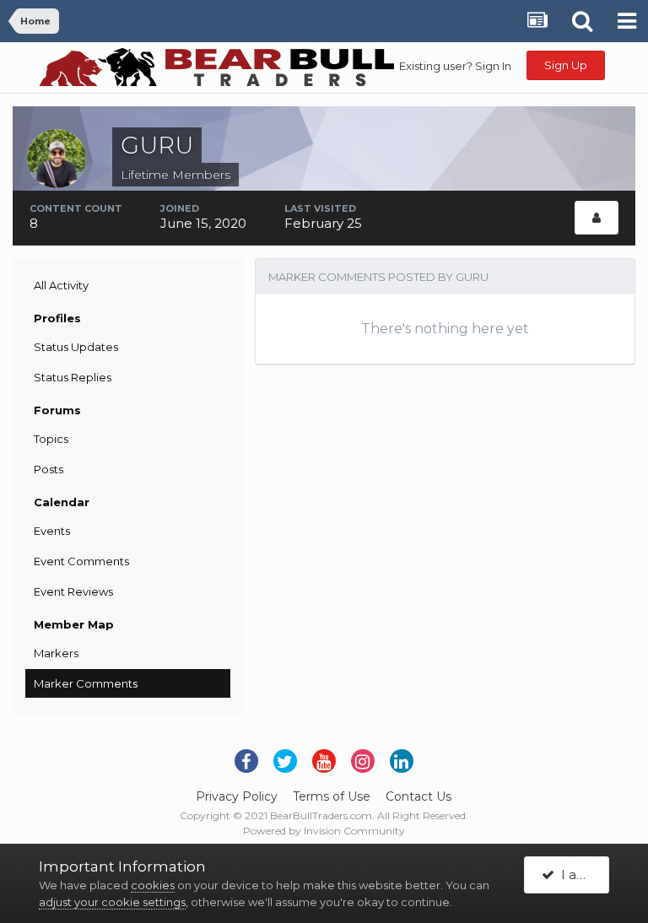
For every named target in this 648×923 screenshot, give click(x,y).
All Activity (61, 285)
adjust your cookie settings (112, 902)
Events (52, 530)
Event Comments (81, 561)
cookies (153, 885)
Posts (48, 469)
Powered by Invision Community (324, 830)
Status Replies (72, 377)
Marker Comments (86, 683)
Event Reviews (73, 591)
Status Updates (76, 347)
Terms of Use (331, 796)
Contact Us (418, 796)
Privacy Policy (237, 796)
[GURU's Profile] (596, 218)
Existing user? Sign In (455, 66)
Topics (51, 438)
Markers (56, 653)
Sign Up (565, 65)
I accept (581, 874)
